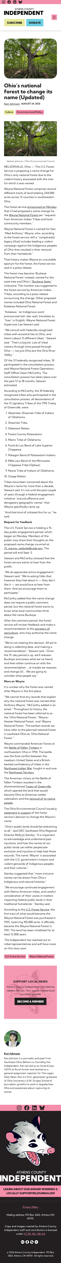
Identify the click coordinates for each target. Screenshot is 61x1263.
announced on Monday (42, 207)
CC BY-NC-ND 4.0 (34, 1233)
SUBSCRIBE (14, 22)
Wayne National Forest (23, 215)
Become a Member (30, 1001)
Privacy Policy (30, 1207)
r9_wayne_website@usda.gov (23, 548)
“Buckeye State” (41, 281)
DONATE (35, 22)
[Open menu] (54, 17)
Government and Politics (30, 112)
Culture (9, 112)
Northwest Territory (21, 772)
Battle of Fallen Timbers (24, 747)
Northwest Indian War (18, 768)
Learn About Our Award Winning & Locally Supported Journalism (30, 1191)
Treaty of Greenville (38, 786)
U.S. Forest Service (37, 909)
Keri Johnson (12, 103)
